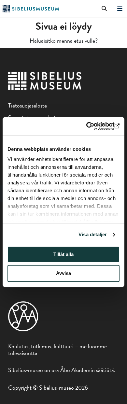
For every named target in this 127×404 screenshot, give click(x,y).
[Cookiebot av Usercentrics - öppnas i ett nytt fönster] (91, 126)
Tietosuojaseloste (27, 105)
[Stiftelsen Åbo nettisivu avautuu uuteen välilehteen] (23, 329)
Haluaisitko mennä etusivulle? (64, 40)
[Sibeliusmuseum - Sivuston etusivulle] (31, 10)
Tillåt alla (63, 254)
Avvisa (63, 273)
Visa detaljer (92, 234)
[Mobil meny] (119, 9)
